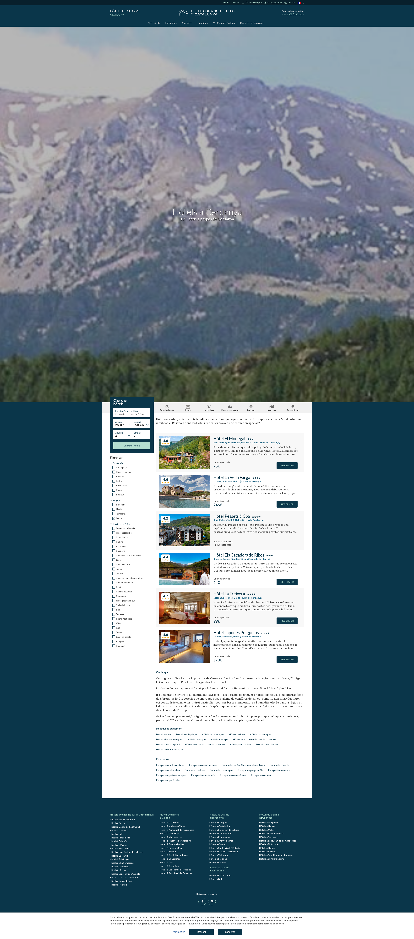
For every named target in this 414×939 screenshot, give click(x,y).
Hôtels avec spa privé (168, 744)
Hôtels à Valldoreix (218, 855)
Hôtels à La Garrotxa (170, 858)
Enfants (138, 432)
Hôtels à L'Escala (118, 870)
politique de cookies (274, 923)
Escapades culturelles (168, 770)
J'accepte (230, 932)
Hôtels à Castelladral (219, 826)
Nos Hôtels (154, 22)
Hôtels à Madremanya (171, 837)
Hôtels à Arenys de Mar (221, 840)
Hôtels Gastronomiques (169, 739)
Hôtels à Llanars (267, 826)
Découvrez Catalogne (252, 22)
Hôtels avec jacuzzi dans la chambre (205, 744)
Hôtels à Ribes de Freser (271, 833)
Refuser (201, 932)
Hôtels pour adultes (240, 744)
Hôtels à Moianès (218, 858)
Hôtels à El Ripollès (268, 822)
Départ (137, 422)
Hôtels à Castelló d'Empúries (124, 877)
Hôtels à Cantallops (170, 833)
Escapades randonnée (203, 775)
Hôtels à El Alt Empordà (122, 862)
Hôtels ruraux (163, 734)
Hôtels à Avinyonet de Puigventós (177, 829)
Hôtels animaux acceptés (170, 749)
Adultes (119, 432)
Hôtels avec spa (219, 739)
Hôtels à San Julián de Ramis (174, 855)
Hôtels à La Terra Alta (220, 875)
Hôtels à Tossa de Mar (121, 881)
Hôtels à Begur (117, 823)
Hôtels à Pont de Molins (172, 844)
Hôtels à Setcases (268, 837)
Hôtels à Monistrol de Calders (224, 829)
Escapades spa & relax (168, 780)
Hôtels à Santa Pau (169, 866)
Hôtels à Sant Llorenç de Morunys (276, 855)
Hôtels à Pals (116, 833)
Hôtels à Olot (166, 862)
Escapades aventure (279, 770)
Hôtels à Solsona (267, 851)
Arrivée (119, 422)
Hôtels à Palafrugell (120, 859)
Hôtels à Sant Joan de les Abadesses (277, 840)
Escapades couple (279, 765)
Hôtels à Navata (168, 851)
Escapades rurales (261, 775)
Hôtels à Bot (215, 879)
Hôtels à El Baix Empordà (122, 819)
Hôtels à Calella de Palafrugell (125, 826)
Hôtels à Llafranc (118, 830)
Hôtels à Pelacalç (118, 884)
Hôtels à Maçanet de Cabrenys (175, 840)
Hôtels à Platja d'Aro (120, 837)
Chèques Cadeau (226, 22)
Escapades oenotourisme (203, 765)
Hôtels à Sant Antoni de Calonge (126, 852)
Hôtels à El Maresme (219, 837)
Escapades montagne (221, 770)
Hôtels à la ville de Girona (172, 826)
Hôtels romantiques (261, 734)
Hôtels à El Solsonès (269, 844)
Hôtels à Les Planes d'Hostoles (175, 869)
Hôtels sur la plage (186, 734)
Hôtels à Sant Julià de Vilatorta (224, 848)
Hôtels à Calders (217, 862)
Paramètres (178, 932)
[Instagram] (212, 901)
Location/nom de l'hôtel (127, 411)
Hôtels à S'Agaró (118, 844)
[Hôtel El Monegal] (184, 467)
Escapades (171, 22)
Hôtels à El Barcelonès (220, 833)
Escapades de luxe (195, 770)
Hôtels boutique (196, 739)
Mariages (187, 22)
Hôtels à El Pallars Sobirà (271, 858)
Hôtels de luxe (237, 734)
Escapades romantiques (233, 775)
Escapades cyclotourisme (170, 765)
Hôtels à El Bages (218, 822)
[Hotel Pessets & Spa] (184, 545)
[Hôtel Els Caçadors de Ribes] (184, 584)
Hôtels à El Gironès (169, 822)
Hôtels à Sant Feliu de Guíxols (125, 873)
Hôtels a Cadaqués (119, 866)
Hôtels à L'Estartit (119, 855)
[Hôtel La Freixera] (184, 622)
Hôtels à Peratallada (120, 848)
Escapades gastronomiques (171, 775)
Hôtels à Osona (217, 844)
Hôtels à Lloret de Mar (171, 848)
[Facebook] (202, 901)
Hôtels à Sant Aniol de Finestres (176, 873)
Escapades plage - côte (250, 770)
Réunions (203, 22)
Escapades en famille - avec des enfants (243, 765)
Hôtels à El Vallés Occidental (223, 851)
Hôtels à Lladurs (267, 848)
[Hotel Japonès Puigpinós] (184, 661)
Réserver (287, 465)
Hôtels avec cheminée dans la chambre (254, 739)
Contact (291, 3)
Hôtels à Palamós (118, 841)
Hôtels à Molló (266, 829)
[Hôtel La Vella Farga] (184, 506)
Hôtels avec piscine (267, 744)
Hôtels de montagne (213, 734)
